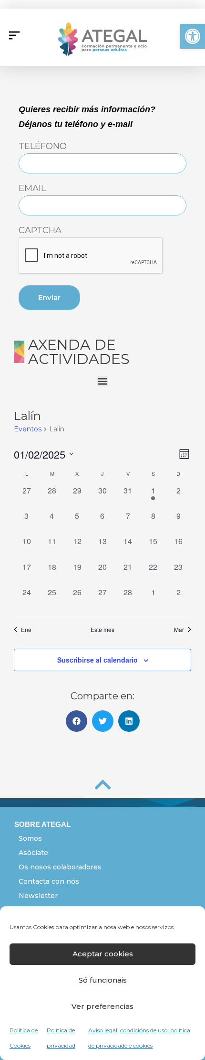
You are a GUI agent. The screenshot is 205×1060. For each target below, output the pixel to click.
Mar (179, 629)
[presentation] (91, 256)
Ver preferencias (102, 1006)
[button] (192, 36)
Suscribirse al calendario (97, 659)
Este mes (102, 629)
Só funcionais (103, 980)
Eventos (27, 429)
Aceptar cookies (102, 953)
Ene (26, 629)
